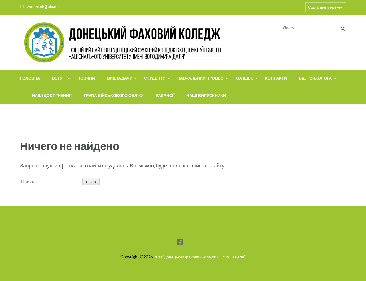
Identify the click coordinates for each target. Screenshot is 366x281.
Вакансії (165, 95)
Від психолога (315, 78)
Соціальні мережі (324, 7)
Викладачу (119, 78)
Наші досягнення (52, 95)
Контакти (276, 78)
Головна (30, 78)
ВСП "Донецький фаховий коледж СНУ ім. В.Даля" (199, 256)
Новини (86, 78)
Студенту (154, 78)
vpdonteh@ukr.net (43, 6)
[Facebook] (180, 243)
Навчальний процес (200, 78)
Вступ (58, 78)
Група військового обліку (114, 95)
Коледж (244, 78)
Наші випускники (206, 95)
